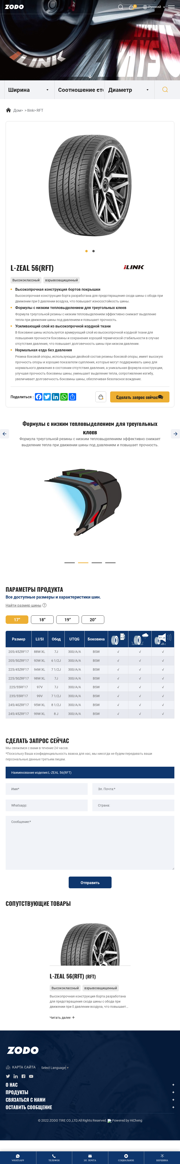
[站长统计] (109, 1120)
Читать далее (60, 1017)
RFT (40, 110)
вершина (162, 1160)
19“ (67, 619)
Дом (17, 110)
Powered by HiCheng (127, 1120)
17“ (17, 619)
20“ (93, 619)
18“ (42, 619)
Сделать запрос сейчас (137, 396)
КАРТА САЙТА (23, 1067)
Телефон (54, 1160)
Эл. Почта (90, 1160)
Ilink (30, 110)
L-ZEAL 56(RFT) (72, 976)
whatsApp (18, 1160)
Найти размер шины (23, 605)
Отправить (90, 882)
